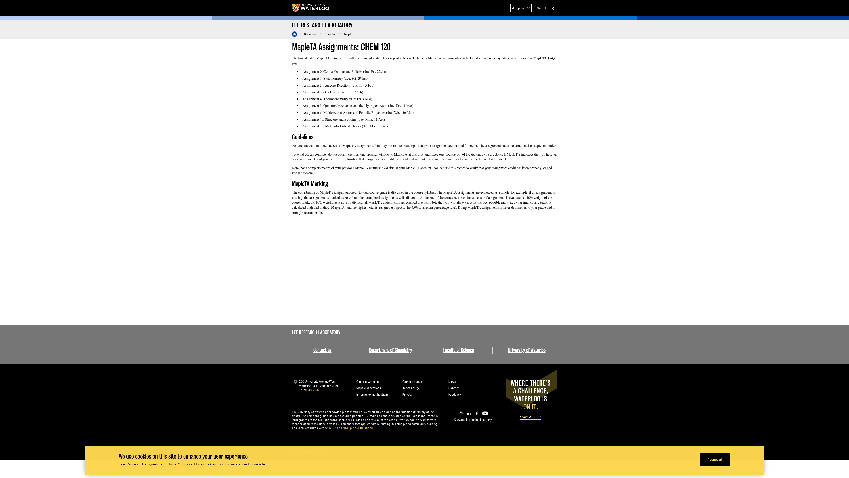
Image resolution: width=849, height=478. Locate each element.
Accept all (715, 459)
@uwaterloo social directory (473, 420)
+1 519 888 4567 (309, 390)
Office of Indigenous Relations (353, 428)
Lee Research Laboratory (316, 332)
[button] (521, 8)
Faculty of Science (458, 350)
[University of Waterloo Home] (310, 8)
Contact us (322, 350)
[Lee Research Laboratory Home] (294, 34)
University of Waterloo (527, 350)
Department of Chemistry (390, 350)
